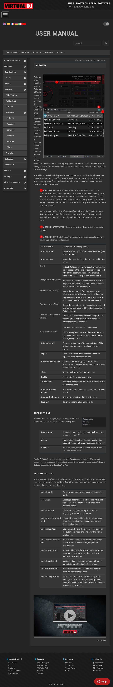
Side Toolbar (11, 95)
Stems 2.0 (9, 165)
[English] (4, 23)
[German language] (16, 23)
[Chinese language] (24, 23)
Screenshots (13, 673)
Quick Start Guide (12, 61)
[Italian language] (20, 23)
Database (8, 159)
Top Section (10, 72)
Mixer (7, 84)
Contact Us (69, 665)
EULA (67, 671)
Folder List (10, 101)
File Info (8, 153)
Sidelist (9, 118)
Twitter (98, 671)
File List (8, 107)
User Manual (11, 52)
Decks (7, 78)
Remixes (9, 124)
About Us (68, 663)
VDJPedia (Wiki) (43, 668)
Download (12, 663)
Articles (40, 671)
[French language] (12, 23)
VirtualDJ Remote (12, 182)
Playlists (37, 107)
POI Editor (93, 211)
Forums (40, 673)
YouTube (98, 665)
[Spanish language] (8, 23)
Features (11, 668)
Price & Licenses (14, 671)
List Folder (88, 402)
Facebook (98, 663)
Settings (7, 176)
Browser (37, 52)
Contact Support (43, 663)
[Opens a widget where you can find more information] (102, 682)
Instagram (99, 668)
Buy (9, 665)
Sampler (9, 130)
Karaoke (9, 141)
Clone (8, 147)
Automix (60, 52)
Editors (7, 171)
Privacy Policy (70, 668)
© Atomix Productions (56, 684)
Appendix (8, 188)
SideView (49, 52)
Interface (25, 52)
